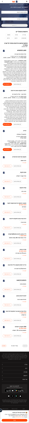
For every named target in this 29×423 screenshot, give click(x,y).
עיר (27, 16)
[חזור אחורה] (2, 1)
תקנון (24, 408)
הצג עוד (24, 162)
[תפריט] (26, 1)
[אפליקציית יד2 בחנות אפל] (20, 396)
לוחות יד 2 (26, 4)
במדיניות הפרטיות (19, 417)
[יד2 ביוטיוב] (8, 396)
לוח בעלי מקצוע (20, 4)
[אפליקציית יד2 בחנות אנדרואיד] (16, 396)
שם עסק (26, 9)
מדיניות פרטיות (5, 408)
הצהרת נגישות (14, 408)
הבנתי (14, 420)
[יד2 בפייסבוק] (12, 396)
